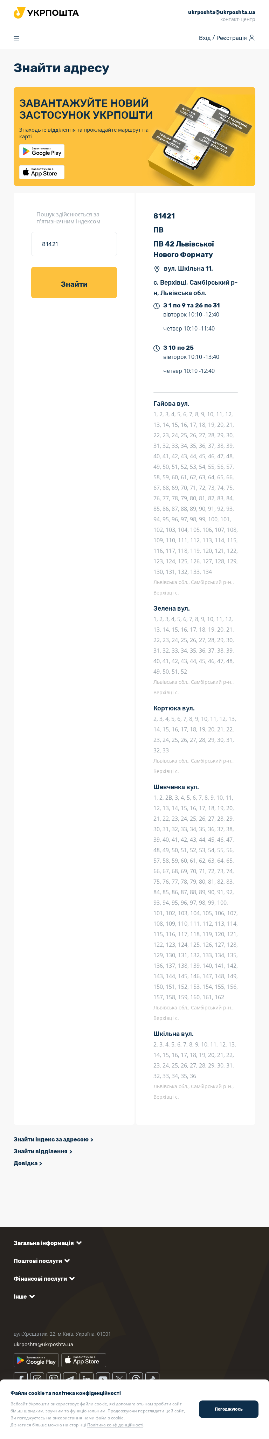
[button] (46, 1243)
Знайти (74, 284)
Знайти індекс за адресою (51, 1139)
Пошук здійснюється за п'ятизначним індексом (68, 218)
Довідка (25, 1163)
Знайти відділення (41, 1151)
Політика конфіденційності (115, 1425)
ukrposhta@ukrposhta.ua (43, 1344)
